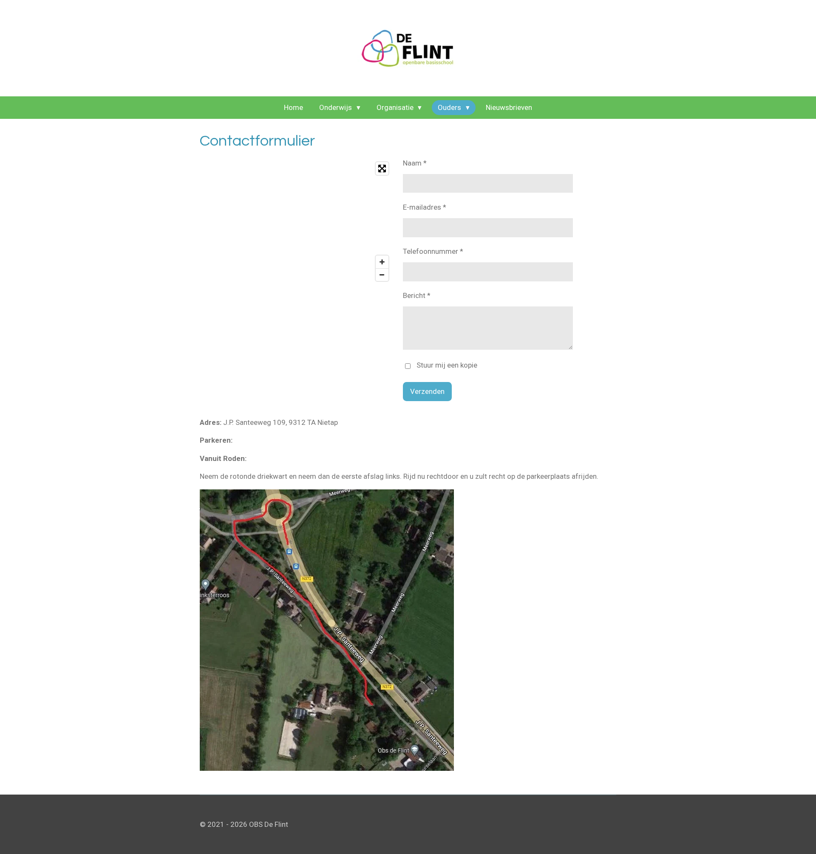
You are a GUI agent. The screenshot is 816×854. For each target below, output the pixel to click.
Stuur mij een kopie (446, 365)
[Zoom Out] (382, 274)
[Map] (296, 221)
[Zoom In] (382, 262)
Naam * (415, 163)
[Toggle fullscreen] (382, 168)
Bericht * (417, 295)
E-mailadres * (424, 207)
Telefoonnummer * (433, 251)
